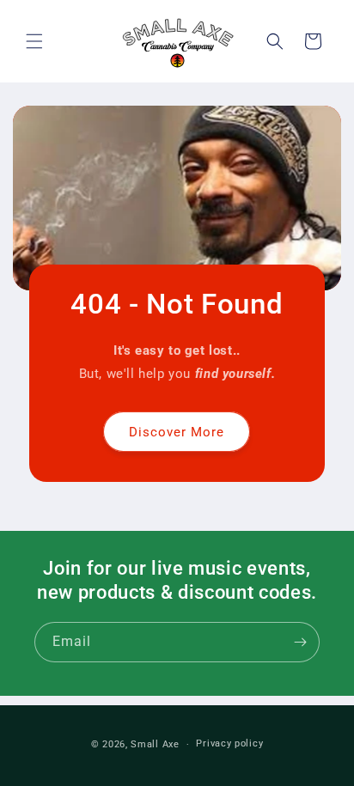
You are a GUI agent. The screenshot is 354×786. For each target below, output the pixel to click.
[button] (34, 41)
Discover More (176, 431)
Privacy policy (229, 743)
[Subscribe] (300, 642)
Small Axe (155, 744)
